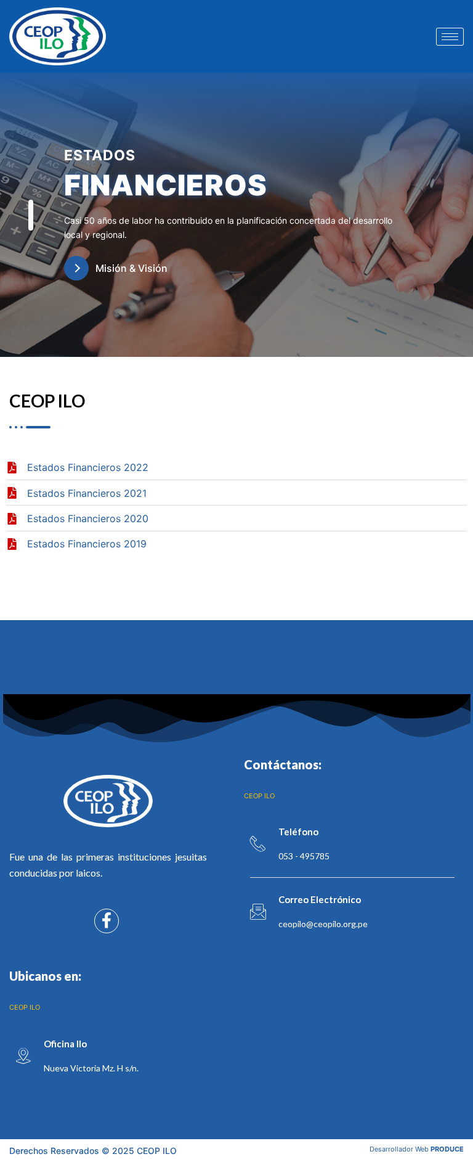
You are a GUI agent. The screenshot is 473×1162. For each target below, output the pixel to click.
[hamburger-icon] (450, 37)
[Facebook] (106, 921)
